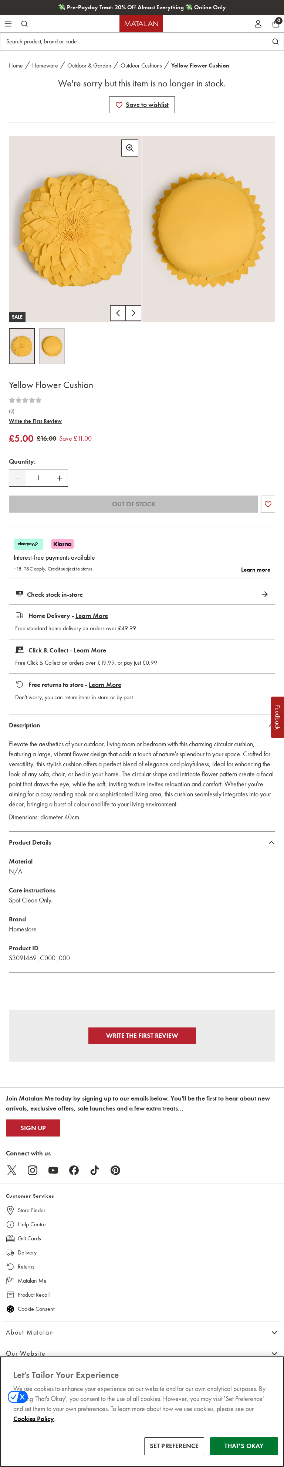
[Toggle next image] (133, 313)
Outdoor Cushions (141, 65)
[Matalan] (141, 23)
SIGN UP (33, 1128)
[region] (142, 1411)
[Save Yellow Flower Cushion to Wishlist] (119, 105)
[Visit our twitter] (12, 1170)
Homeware (45, 65)
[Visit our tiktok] (95, 1170)
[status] (38, 478)
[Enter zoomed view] (129, 148)
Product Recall (34, 1294)
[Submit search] (24, 24)
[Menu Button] (8, 24)
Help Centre (32, 1224)
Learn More (91, 616)
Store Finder (31, 1210)
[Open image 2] (52, 346)
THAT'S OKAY (244, 1446)
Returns (26, 1266)
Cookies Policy (33, 1419)
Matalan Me (32, 1280)
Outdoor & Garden (89, 65)
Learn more (255, 569)
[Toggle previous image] (118, 313)
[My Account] (258, 24)
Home (16, 65)
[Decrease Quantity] (17, 478)
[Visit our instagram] (32, 1170)
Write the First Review (35, 421)
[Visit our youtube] (53, 1170)
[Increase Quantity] (59, 478)
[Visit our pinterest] (115, 1170)
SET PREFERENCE (174, 1446)
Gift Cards (29, 1238)
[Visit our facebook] (74, 1170)
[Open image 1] (22, 346)
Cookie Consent (36, 1308)
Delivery (27, 1252)
